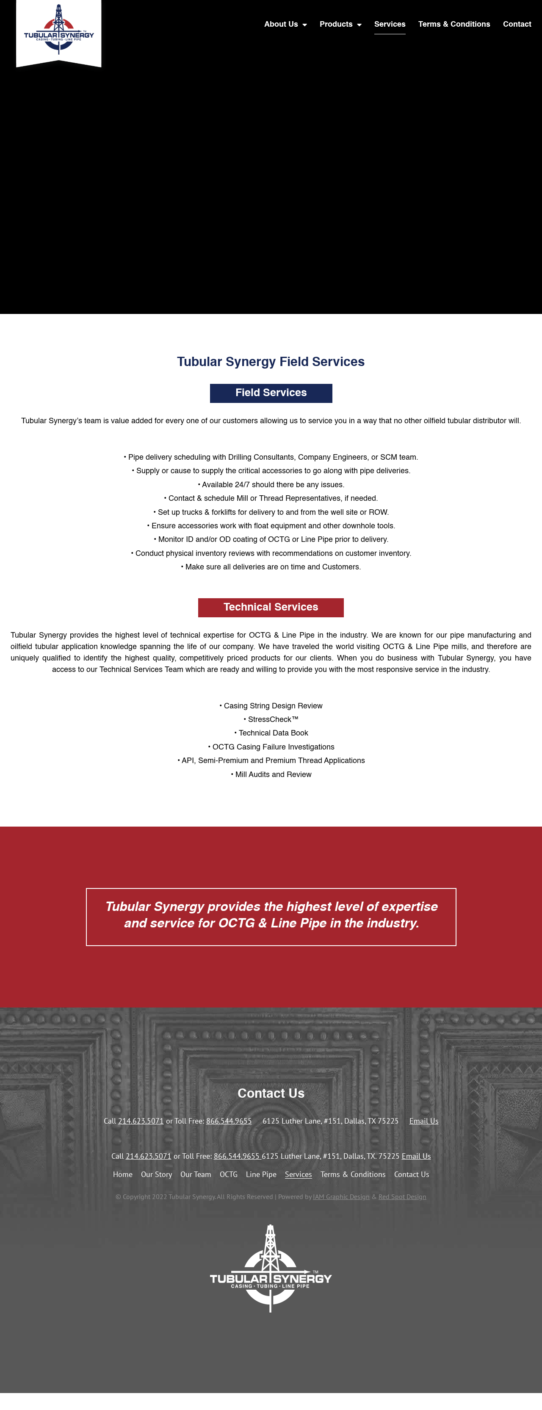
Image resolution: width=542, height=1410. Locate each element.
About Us (281, 24)
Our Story (156, 1174)
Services (390, 24)
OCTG (229, 1174)
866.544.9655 (229, 1121)
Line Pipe (261, 1174)
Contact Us (411, 1174)
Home (123, 1174)
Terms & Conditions (454, 24)
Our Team (195, 1174)
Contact (517, 24)
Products (336, 24)
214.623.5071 (141, 1121)
